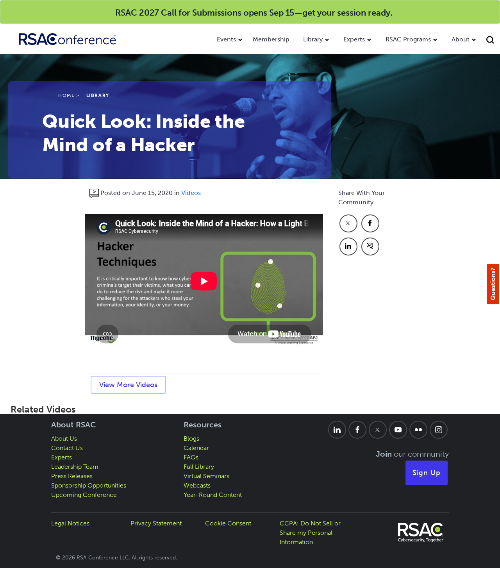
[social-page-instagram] (439, 430)
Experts (354, 39)
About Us (64, 438)
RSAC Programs (408, 39)
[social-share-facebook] (370, 223)
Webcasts (197, 485)
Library (313, 39)
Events (226, 39)
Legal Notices (70, 523)
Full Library (199, 466)
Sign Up (426, 472)
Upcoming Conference (84, 494)
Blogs (191, 438)
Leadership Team (74, 466)
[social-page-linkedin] (337, 430)
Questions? (492, 284)
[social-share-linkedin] (348, 246)
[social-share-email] (370, 246)
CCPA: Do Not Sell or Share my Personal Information (310, 533)
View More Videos (128, 384)
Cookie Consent (228, 523)
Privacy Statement (156, 523)
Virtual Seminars (206, 476)
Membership (271, 39)
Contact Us (67, 448)
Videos (191, 192)
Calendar (196, 448)
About (461, 39)
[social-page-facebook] (357, 430)
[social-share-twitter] (348, 223)
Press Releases (72, 476)
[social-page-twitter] (378, 430)
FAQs (191, 457)
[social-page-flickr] (418, 430)
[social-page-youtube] (398, 430)
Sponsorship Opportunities (88, 485)
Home (66, 95)
